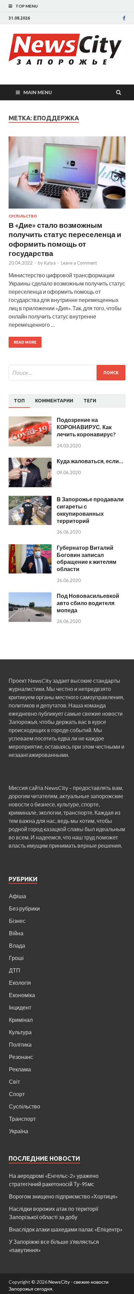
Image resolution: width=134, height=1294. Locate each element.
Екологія (20, 982)
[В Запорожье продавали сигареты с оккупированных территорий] (30, 500)
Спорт (17, 1094)
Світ (14, 1081)
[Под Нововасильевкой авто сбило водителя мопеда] (30, 596)
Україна (18, 1131)
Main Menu (37, 92)
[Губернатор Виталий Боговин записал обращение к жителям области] (30, 548)
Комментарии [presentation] (54, 400)
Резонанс (21, 1056)
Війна (16, 933)
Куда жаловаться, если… (90, 461)
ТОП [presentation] (19, 400)
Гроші (16, 958)
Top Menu (26, 6)
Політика (20, 1044)
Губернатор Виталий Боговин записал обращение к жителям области (86, 558)
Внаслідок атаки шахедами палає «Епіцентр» (66, 1229)
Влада (17, 945)
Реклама (20, 1069)
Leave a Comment (79, 263)
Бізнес (17, 920)
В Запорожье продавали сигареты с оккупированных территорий (90, 510)
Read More (25, 342)
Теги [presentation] (89, 400)
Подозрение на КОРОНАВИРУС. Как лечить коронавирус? (86, 426)
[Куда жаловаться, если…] (30, 461)
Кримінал (21, 1019)
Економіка (22, 995)
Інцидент (20, 1007)
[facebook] (124, 18)
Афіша (17, 896)
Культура (20, 1032)
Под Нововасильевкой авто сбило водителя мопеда (88, 602)
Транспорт (22, 1118)
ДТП (14, 970)
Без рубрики (24, 908)
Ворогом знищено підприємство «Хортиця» (63, 1196)
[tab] (19, 401)
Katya (50, 263)
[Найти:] (67, 372)
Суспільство (23, 216)
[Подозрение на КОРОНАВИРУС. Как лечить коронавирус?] (30, 420)
